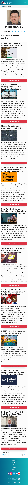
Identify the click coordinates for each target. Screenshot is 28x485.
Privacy (14, 462)
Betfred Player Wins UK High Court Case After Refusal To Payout (12, 414)
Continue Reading (14, 80)
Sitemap (14, 469)
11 (17, 454)
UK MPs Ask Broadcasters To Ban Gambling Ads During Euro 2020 (13, 333)
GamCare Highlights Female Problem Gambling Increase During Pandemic (13, 211)
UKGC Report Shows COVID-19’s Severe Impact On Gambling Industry (13, 292)
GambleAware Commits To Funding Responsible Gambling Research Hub (13, 169)
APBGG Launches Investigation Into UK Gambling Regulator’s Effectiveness (11, 88)
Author (14, 467)
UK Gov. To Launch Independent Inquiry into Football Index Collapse (12, 372)
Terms (14, 464)
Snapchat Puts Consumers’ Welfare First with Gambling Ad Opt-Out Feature (13, 251)
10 (15, 454)
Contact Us (14, 465)
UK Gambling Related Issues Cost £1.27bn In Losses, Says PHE (11, 45)
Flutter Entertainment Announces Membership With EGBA (12, 128)
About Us (14, 460)
